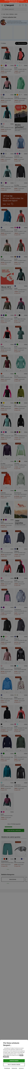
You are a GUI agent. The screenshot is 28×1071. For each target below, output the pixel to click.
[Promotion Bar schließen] (26, 1)
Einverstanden (14, 1060)
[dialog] (14, 1055)
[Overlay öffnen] (18, 2)
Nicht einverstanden (14, 1064)
